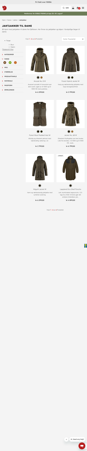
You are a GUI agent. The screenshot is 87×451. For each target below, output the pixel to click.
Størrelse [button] (8, 72)
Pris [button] (6, 67)
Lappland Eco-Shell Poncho (70, 189)
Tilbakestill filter (7, 49)
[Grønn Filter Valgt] (10, 62)
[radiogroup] (39, 77)
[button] (78, 8)
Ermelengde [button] (9, 90)
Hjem (4, 20)
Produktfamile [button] (10, 76)
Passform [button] (8, 85)
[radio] (38, 77)
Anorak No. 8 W (40, 81)
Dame (9, 20)
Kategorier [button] (9, 54)
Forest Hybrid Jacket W (70, 81)
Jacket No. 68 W (70, 135)
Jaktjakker (22, 20)
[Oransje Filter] (15, 62)
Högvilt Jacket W (39, 189)
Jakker (15, 20)
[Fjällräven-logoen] (8, 8)
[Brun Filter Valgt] (4, 62)
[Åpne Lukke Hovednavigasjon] (83, 8)
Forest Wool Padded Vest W (39, 135)
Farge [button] (6, 59)
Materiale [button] (8, 81)
